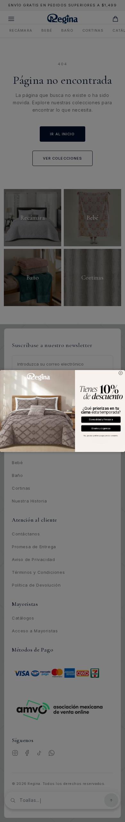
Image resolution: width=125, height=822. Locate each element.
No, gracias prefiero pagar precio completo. (101, 436)
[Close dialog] (121, 373)
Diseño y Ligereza (101, 428)
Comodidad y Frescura (101, 419)
